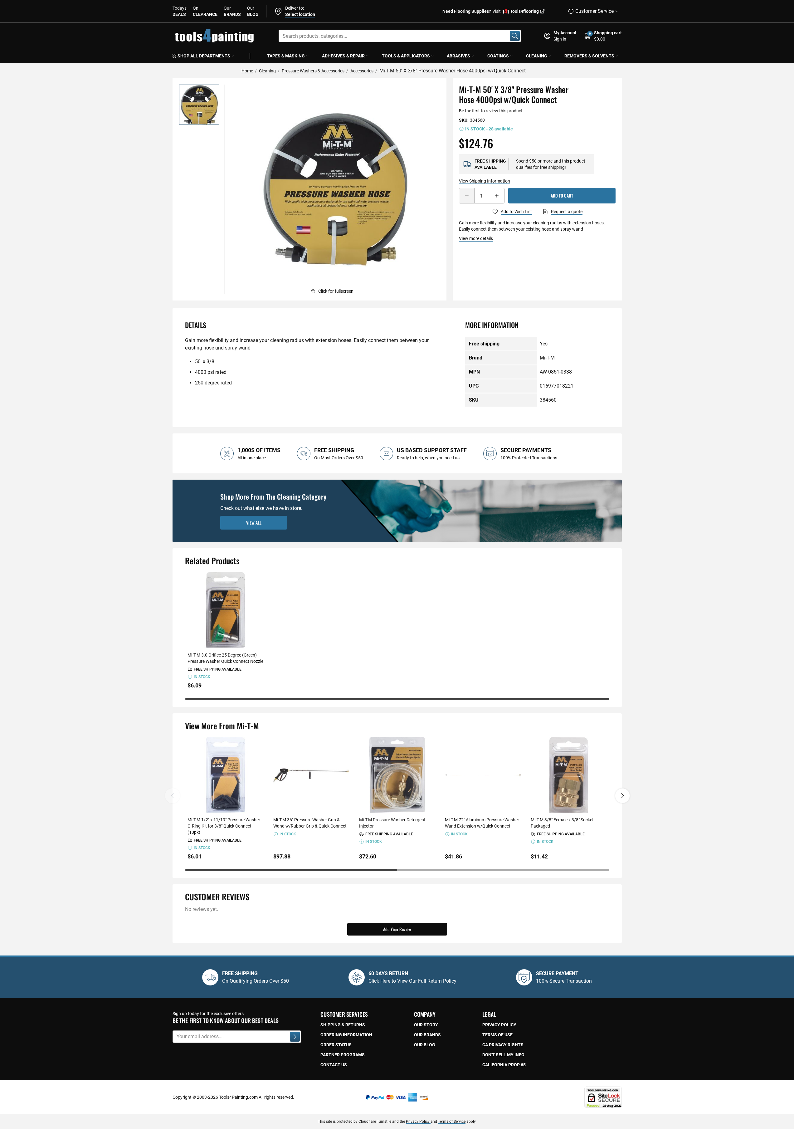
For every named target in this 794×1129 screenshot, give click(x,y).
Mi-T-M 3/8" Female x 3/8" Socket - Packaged (563, 822)
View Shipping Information (484, 180)
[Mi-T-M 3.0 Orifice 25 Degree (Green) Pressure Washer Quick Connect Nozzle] (225, 610)
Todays (180, 11)
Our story (426, 1024)
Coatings (498, 55)
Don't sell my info (503, 1054)
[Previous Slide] (172, 795)
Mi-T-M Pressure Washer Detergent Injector (392, 822)
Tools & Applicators (406, 55)
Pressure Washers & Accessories (313, 70)
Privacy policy (499, 1024)
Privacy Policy (418, 1121)
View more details (476, 238)
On (205, 11)
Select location (300, 14)
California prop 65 (504, 1064)
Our (232, 11)
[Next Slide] (622, 795)
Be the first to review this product (491, 110)
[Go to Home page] (214, 35)
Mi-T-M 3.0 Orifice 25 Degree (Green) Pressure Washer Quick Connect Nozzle (225, 658)
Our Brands (427, 1034)
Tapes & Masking (286, 55)
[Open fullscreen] (335, 189)
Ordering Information (346, 1034)
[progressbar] (397, 699)
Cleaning (536, 55)
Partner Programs (342, 1054)
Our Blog (424, 1044)
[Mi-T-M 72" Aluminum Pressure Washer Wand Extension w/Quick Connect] (483, 775)
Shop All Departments (204, 55)
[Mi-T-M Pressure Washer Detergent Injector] (397, 775)
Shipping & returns (342, 1024)
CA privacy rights (503, 1044)
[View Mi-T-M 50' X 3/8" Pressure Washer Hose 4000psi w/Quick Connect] (199, 105)
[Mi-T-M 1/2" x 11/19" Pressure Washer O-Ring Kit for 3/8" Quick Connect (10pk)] (225, 775)
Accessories (361, 70)
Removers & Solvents (589, 55)
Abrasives (458, 55)
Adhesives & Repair (343, 55)
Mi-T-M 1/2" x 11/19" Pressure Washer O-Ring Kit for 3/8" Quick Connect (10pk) (224, 826)
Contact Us (333, 1064)
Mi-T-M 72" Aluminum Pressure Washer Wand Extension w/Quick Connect (482, 822)
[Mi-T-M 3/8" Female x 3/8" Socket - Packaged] (568, 775)
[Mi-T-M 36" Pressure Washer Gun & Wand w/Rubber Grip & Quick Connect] (311, 775)
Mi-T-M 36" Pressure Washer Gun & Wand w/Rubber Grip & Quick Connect (310, 822)
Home (247, 70)
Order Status (336, 1044)
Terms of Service (451, 1121)
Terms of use (497, 1034)
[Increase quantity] (496, 195)
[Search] (515, 36)
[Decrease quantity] (466, 195)
